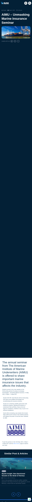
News (4, 471)
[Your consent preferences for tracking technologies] (29, 499)
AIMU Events (16, 443)
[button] (29, 3)
